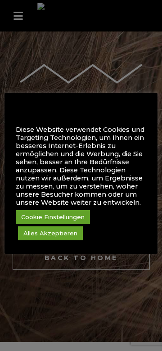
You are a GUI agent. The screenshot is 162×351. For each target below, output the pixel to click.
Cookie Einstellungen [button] (53, 216)
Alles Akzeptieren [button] (50, 233)
